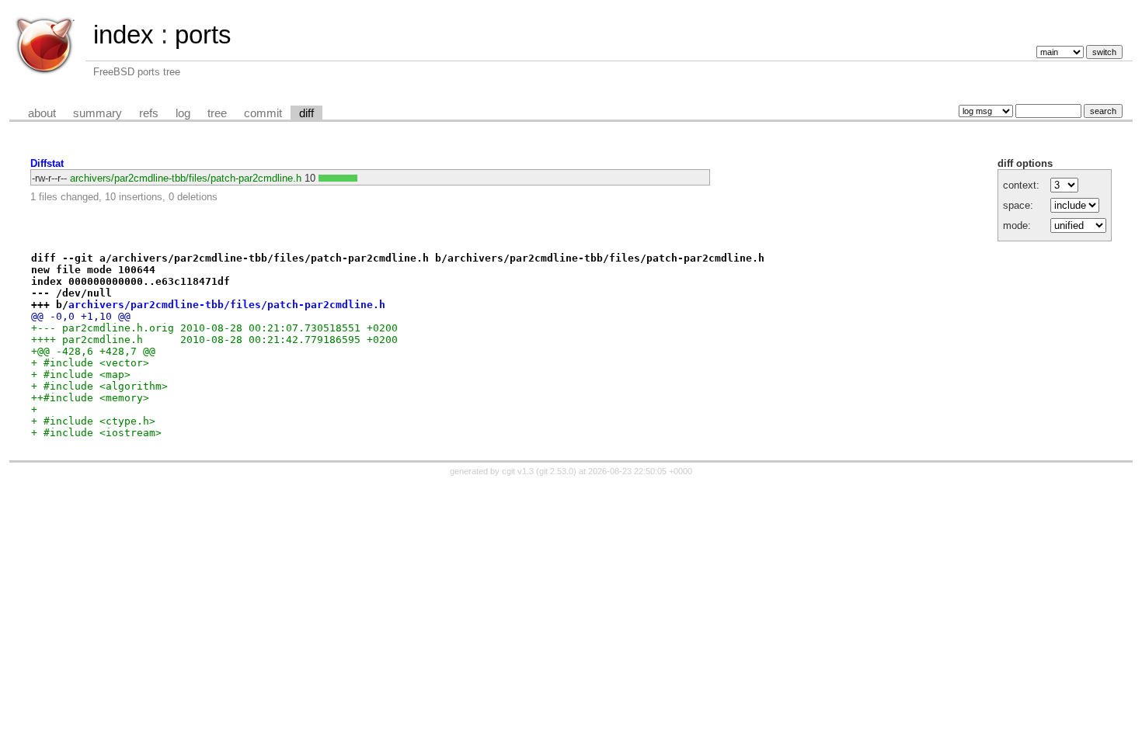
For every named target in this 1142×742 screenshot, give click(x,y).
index (123, 34)
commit (263, 113)
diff (306, 113)
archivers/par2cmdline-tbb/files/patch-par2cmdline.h (185, 178)
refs (148, 113)
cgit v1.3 (518, 471)
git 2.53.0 (556, 471)
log (183, 113)
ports (203, 34)
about (42, 113)
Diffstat (47, 163)
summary (97, 113)
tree (217, 113)
